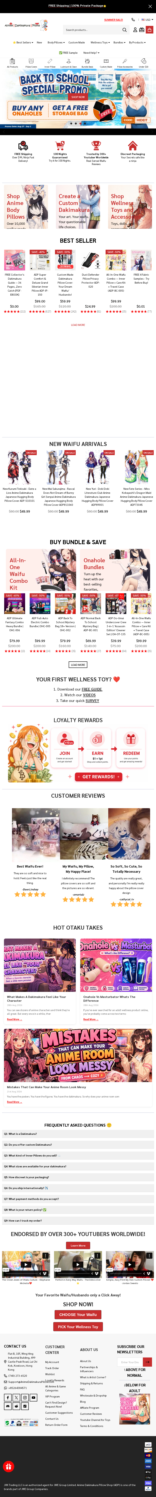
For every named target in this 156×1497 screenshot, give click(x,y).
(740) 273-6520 (17, 1375)
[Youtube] (33, 1397)
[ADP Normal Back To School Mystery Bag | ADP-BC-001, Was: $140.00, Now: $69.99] (90, 603)
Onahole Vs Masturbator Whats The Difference (109, 999)
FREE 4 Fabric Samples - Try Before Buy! (141, 278)
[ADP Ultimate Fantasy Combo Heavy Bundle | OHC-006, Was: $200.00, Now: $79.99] (14, 603)
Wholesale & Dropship (93, 1395)
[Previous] (4, 132)
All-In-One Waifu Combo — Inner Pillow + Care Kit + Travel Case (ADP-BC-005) (116, 282)
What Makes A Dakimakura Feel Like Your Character (36, 999)
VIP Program (52, 1396)
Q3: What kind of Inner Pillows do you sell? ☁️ (32, 1155)
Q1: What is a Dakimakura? (20, 1133)
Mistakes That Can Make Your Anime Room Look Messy (46, 1087)
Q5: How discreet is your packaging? (26, 1177)
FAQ (82, 1389)
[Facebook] (7, 1397)
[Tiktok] (25, 1406)
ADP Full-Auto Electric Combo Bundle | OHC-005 (40, 622)
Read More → (14, 1019)
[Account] (135, 29)
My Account (52, 1362)
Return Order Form (56, 1424)
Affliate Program (89, 1407)
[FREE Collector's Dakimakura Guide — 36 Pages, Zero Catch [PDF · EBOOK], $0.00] (14, 260)
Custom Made (76, 42)
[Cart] (149, 29)
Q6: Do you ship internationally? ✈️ (26, 1188)
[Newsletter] (147, 1362)
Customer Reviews (91, 1413)
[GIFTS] (141, 29)
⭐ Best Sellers (22, 42)
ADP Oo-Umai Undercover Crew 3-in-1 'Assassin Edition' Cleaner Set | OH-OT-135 (116, 626)
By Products (136, 42)
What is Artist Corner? (93, 1377)
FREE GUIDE (92, 689)
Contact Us (52, 1418)
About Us (85, 1361)
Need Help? (90, 52)
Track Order (52, 1368)
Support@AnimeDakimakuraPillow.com (31, 1381)
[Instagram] (25, 1397)
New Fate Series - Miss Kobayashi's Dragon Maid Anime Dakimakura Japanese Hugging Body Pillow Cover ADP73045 (136, 496)
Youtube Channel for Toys (95, 1419)
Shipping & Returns (91, 1383)
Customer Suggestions (59, 1412)
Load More (78, 324)
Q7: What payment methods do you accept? (31, 1198)
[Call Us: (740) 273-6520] (133, 19)
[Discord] (7, 1406)
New (39, 42)
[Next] (152, 132)
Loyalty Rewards (54, 1380)
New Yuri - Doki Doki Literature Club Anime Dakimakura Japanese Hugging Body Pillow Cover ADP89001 (97, 496)
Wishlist (50, 1374)
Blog (83, 1401)
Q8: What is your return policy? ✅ (25, 1209)
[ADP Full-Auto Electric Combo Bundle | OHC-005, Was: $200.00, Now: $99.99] (40, 603)
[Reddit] (16, 1406)
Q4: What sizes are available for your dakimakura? (35, 1166)
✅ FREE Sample (68, 52)
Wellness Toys (99, 42)
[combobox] (96, 29)
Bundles (118, 42)
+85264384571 (17, 1387)
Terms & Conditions (91, 1426)
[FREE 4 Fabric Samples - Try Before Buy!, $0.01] (141, 260)
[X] (16, 1397)
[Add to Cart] (10, 274)
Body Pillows (55, 42)
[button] (12, 63)
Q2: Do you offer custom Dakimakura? (28, 1144)
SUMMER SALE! (113, 19)
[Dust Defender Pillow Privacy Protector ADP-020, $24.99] (90, 260)
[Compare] (19, 274)
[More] (31, 42)
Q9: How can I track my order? (23, 1220)
